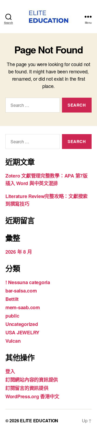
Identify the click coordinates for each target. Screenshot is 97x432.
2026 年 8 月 (18, 251)
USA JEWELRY (22, 332)
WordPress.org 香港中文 (32, 396)
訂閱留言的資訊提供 (26, 388)
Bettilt (12, 298)
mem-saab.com (22, 307)
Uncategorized (21, 324)
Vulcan (12, 340)
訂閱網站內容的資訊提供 (31, 379)
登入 (10, 371)
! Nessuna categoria (27, 282)
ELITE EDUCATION (39, 420)
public (12, 315)
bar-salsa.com (21, 290)
